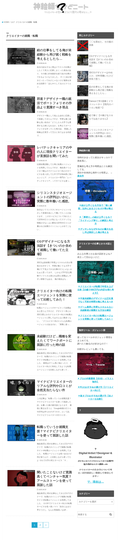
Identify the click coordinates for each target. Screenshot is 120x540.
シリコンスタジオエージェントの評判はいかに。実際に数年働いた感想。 (101, 133)
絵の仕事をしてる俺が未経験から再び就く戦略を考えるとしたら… (101, 90)
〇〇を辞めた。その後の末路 (101, 43)
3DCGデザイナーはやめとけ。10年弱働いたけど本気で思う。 (101, 75)
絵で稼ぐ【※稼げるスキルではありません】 (101, 117)
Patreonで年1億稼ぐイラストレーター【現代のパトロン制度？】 (101, 104)
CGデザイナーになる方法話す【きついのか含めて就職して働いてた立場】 (101, 61)
